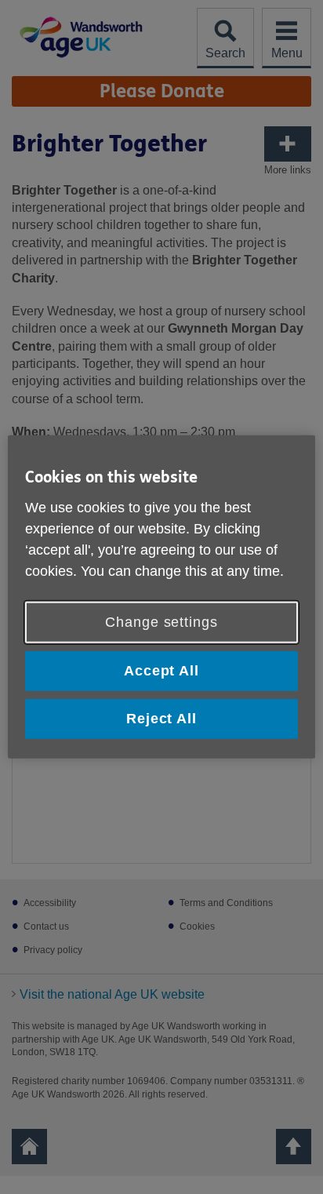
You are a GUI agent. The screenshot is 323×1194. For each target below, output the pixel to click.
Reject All (161, 718)
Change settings (161, 622)
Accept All (161, 671)
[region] (161, 597)
